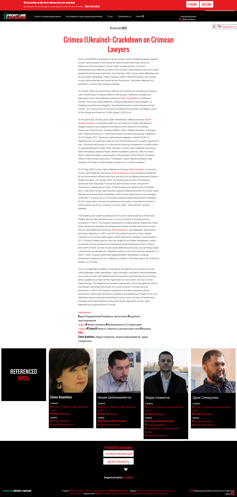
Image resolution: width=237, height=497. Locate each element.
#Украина (145, 328)
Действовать (188, 19)
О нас (110, 16)
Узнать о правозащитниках (47, 16)
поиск (139, 16)
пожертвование (188, 16)
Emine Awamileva (120, 173)
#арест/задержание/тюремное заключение (103, 316)
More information (92, 6)
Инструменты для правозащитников (84, 16)
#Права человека (95, 324)
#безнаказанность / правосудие (124, 324)
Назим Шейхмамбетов (128, 336)
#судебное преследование (109, 493)
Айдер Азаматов (104, 336)
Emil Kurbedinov (120, 230)
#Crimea (91, 328)
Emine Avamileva (86, 336)
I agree (192, 4)
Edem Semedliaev (129, 98)
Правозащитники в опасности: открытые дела (211, 492)
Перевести (228, 26)
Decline (206, 4)
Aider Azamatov (136, 169)
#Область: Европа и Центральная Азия (117, 328)
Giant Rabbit (128, 477)
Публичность (124, 16)
